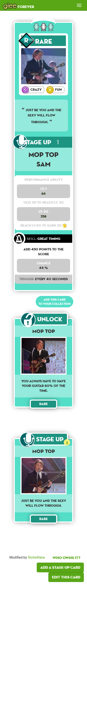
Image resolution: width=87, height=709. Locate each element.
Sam (44, 164)
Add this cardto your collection (54, 302)
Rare (43, 41)
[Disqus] (43, 644)
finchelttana (36, 557)
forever (18, 5)
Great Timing (43, 238)
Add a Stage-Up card (60, 567)
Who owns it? (66, 557)
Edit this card (66, 577)
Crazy (36, 89)
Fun (58, 89)
